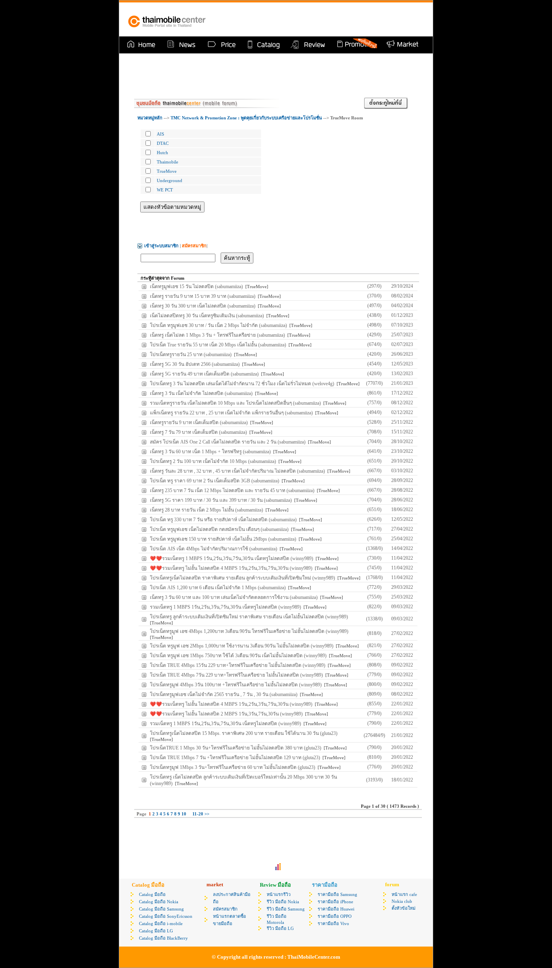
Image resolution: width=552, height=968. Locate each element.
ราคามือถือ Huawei (336, 908)
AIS (160, 134)
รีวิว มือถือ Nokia (283, 901)
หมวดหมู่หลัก (149, 117)
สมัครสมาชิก (225, 908)
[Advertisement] (330, 19)
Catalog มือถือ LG (156, 930)
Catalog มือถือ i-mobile (161, 923)
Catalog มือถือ (152, 894)
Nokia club (402, 901)
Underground (169, 180)
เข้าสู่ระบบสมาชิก (161, 245)
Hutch (162, 152)
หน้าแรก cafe (404, 894)
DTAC (163, 143)
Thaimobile (167, 161)
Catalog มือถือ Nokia (158, 901)
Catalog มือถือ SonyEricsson (165, 916)
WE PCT (165, 189)
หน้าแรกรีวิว (279, 894)
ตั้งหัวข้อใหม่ (403, 908)
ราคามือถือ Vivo (333, 923)
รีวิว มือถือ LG (280, 928)
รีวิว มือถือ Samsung (286, 908)
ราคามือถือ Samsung (337, 894)
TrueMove (167, 171)
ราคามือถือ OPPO (335, 916)
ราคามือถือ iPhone (335, 901)
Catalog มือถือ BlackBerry (163, 938)
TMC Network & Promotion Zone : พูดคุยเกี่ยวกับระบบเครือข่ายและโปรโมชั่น (247, 117)
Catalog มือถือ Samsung (161, 908)
